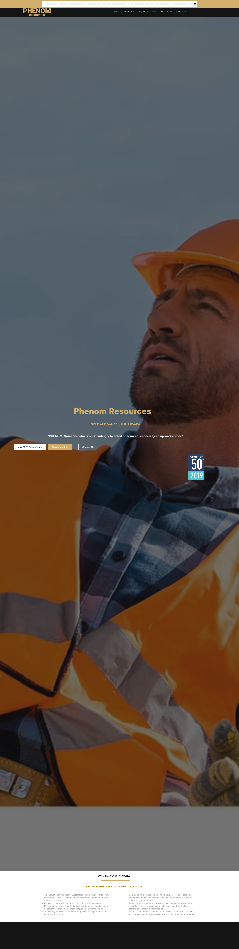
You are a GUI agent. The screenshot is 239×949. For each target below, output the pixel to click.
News (154, 11)
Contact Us (181, 11)
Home (116, 11)
